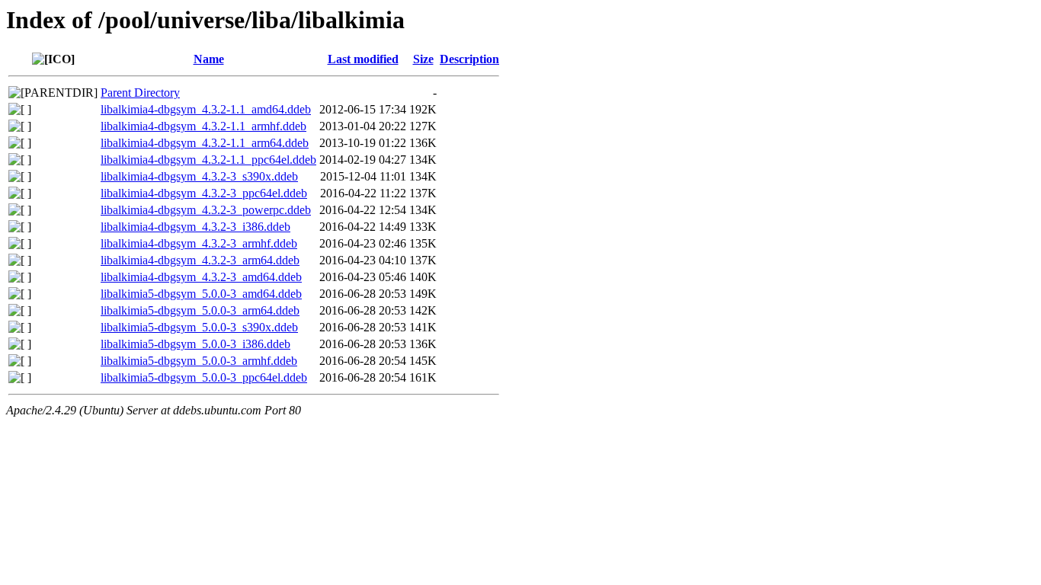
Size (423, 59)
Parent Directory (140, 92)
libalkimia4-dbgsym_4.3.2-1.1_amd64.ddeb (206, 109)
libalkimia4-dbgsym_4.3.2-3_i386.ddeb (195, 226)
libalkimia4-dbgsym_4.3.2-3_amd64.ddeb (201, 276)
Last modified (363, 59)
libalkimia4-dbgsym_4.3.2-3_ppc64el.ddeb (204, 193)
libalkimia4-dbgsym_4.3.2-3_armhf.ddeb (199, 243)
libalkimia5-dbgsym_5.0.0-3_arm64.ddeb (200, 310)
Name (209, 59)
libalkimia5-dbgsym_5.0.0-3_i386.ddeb (195, 343)
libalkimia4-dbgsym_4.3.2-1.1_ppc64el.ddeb (208, 159)
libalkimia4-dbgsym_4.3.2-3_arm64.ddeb (200, 260)
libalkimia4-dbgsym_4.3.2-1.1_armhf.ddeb (203, 126)
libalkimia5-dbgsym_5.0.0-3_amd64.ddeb (201, 293)
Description (469, 59)
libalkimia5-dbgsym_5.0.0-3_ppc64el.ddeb (204, 377)
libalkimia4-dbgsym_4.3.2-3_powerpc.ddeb (206, 209)
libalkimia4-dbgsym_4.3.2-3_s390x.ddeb (199, 176)
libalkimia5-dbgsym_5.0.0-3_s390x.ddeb (199, 327)
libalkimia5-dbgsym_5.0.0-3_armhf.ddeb (199, 360)
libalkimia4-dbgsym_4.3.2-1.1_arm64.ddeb (205, 142)
